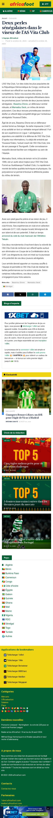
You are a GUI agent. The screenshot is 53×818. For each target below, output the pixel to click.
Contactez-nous (8, 788)
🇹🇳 (21, 711)
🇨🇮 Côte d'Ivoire (10, 585)
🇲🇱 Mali (6, 606)
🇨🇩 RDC (6, 619)
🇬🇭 (24, 711)
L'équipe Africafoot (10, 38)
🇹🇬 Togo (6, 627)
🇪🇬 (21, 708)
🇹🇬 (18, 711)
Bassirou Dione (21, 103)
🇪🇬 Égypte (7, 589)
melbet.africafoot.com (11, 803)
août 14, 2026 (10, 546)
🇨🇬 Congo (7, 581)
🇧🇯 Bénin (21, 11)
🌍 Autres (7, 636)
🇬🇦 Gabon (7, 594)
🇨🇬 (15, 708)
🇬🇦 (24, 708)
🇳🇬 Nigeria (7, 615)
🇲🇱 (5, 711)
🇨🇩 (12, 711)
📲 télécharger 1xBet (28, 326)
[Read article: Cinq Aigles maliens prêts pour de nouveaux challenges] (26, 455)
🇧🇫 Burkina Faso (10, 573)
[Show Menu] (3, 4)
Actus (6, 440)
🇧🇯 (5, 708)
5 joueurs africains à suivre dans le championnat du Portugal (23, 541)
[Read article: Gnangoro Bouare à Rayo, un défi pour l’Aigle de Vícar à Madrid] (26, 397)
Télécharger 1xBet (15, 655)
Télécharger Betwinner (17, 666)
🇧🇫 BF (32, 11)
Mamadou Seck (19, 107)
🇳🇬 (27, 708)
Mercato (5, 696)
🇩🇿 (2, 708)
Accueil (4, 18)
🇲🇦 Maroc (7, 610)
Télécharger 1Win (14, 660)
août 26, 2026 (25, 422)
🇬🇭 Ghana (7, 602)
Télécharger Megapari (16, 682)
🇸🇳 (15, 711)
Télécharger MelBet (15, 677)
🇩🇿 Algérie (7, 11)
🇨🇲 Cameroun (45, 11)
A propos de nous (11, 750)
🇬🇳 (2, 711)
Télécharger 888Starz (16, 671)
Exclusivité (13, 18)
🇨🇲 (12, 708)
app (46, 4)
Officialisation (7, 699)
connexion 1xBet (27, 349)
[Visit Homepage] (22, 4)
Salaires (4, 702)
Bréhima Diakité (12, 422)
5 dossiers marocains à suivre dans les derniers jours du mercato (25, 503)
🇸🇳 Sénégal (8, 286)
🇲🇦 (8, 711)
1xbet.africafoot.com (11, 800)
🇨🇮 (18, 708)
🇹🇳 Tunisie (7, 631)
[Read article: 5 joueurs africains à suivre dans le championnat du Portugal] (26, 531)
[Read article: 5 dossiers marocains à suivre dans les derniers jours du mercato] (26, 493)
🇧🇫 (8, 708)
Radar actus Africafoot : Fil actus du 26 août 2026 (21, 732)
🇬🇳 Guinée (7, 598)
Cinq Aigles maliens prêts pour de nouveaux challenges (23, 465)
